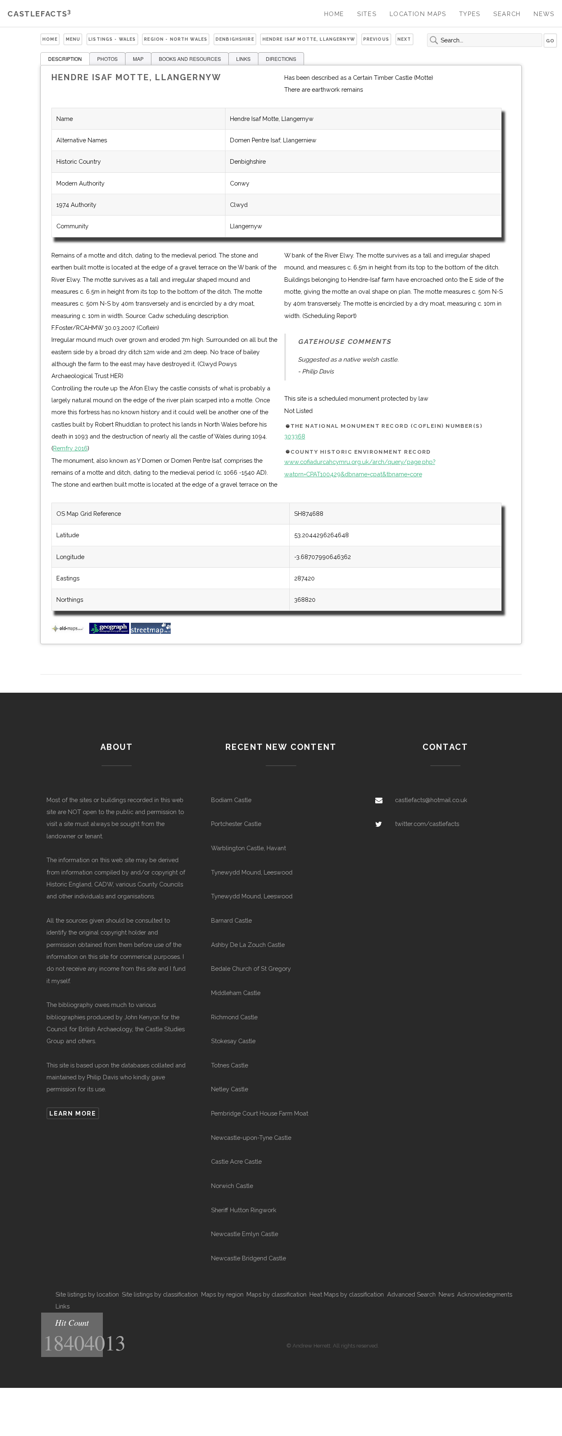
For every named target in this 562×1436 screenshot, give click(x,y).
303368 (294, 436)
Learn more (72, 1113)
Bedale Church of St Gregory (251, 968)
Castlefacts (39, 13)
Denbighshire (235, 39)
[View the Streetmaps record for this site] (151, 631)
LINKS (243, 58)
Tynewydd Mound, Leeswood (252, 872)
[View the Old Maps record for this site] (69, 631)
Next (404, 39)
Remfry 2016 (70, 448)
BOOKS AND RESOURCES (190, 58)
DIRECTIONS (281, 58)
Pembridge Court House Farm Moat (259, 1113)
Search (507, 13)
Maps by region (222, 1294)
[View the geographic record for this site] (109, 631)
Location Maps (418, 13)
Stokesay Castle (233, 1040)
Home (334, 13)
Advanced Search (411, 1294)
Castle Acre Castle (236, 1161)
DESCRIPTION (65, 58)
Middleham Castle (235, 992)
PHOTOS (107, 58)
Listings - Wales (112, 39)
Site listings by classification (160, 1294)
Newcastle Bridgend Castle (248, 1258)
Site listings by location (87, 1294)
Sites (366, 13)
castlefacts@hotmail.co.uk (431, 799)
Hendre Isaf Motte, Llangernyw (308, 39)
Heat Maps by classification (346, 1294)
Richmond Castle (234, 1017)
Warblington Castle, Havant (248, 847)
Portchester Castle (236, 823)
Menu (73, 39)
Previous (376, 39)
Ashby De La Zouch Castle (248, 944)
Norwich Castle (232, 1185)
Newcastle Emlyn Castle (244, 1233)
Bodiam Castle (231, 799)
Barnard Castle (231, 920)
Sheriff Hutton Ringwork (243, 1209)
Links (63, 1306)
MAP (138, 58)
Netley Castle (229, 1089)
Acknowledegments (484, 1294)
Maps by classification (276, 1294)
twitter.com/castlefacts (427, 823)
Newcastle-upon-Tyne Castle (251, 1137)
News (544, 13)
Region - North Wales (175, 39)
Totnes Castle (229, 1065)
